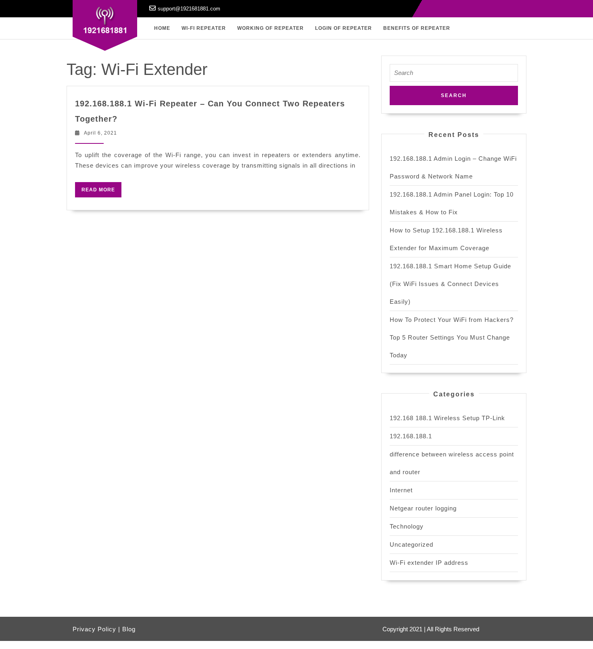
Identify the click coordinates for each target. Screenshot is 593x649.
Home (162, 28)
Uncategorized (411, 544)
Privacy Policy (94, 629)
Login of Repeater (343, 28)
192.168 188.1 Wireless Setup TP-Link (447, 418)
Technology (407, 526)
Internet (401, 490)
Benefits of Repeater (416, 28)
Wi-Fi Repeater (204, 28)
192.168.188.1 (411, 436)
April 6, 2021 (100, 133)
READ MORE (101, 191)
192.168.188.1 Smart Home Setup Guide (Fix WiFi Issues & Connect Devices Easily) (450, 284)
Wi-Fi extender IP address (429, 562)
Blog (129, 629)
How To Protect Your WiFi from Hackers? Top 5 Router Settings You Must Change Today (452, 337)
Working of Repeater (270, 28)
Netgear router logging (423, 508)
